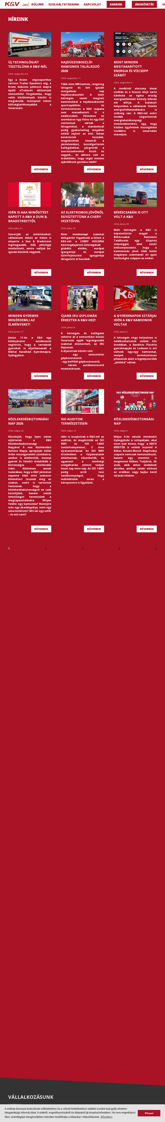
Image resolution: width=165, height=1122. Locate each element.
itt (87, 1112)
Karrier (116, 4)
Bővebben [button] (106, 1117)
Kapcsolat (92, 4)
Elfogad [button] (149, 1113)
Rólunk (37, 4)
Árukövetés (144, 4)
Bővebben (41, 169)
